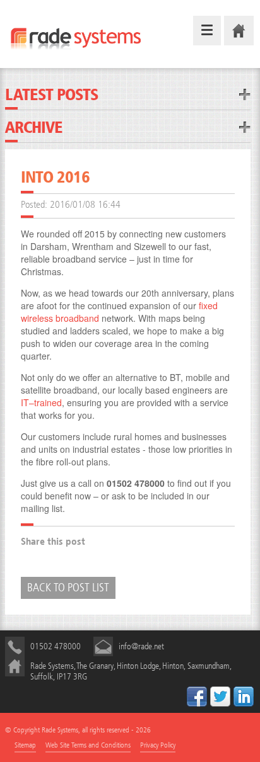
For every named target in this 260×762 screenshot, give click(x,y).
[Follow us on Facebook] (197, 696)
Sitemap (25, 745)
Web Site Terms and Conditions (88, 745)
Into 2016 (55, 176)
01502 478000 (55, 646)
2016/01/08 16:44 (85, 204)
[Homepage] (239, 30)
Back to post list (68, 587)
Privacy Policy (157, 745)
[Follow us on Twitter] (220, 696)
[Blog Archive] (245, 127)
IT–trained (41, 402)
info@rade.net (141, 646)
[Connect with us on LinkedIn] (243, 696)
